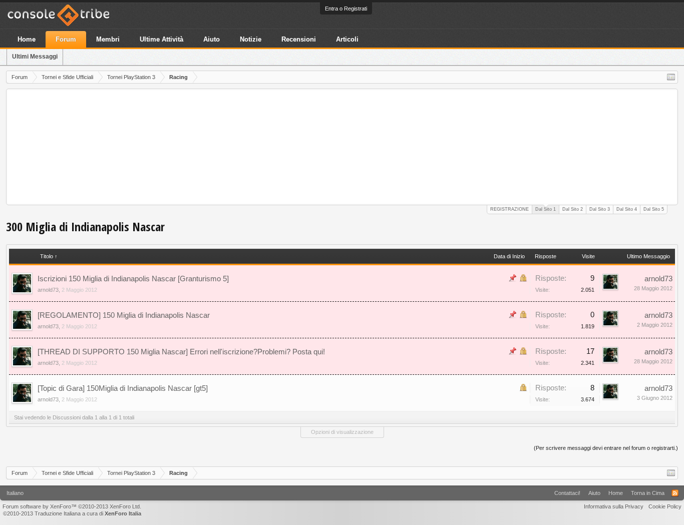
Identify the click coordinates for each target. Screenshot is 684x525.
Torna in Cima (647, 493)
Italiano (15, 493)
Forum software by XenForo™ (72, 506)
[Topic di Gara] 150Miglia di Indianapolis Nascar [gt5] (123, 388)
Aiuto (211, 39)
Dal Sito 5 (653, 209)
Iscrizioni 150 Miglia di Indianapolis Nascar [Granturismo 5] (133, 278)
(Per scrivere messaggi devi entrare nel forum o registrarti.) (606, 448)
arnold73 (48, 290)
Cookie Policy (664, 506)
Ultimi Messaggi (35, 56)
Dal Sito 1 (545, 209)
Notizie (250, 39)
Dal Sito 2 (572, 209)
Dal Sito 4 (626, 209)
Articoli (347, 39)
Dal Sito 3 (599, 209)
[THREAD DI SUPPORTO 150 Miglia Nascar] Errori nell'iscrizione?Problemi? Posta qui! (181, 351)
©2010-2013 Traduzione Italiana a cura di (72, 513)
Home (27, 39)
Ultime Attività (161, 39)
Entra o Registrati (346, 9)
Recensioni (298, 39)
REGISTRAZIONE (509, 209)
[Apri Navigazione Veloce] (671, 77)
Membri (108, 39)
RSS (675, 493)
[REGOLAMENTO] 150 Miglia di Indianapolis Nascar (124, 315)
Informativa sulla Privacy (613, 506)
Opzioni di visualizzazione (342, 432)
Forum (66, 39)
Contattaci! (567, 493)
